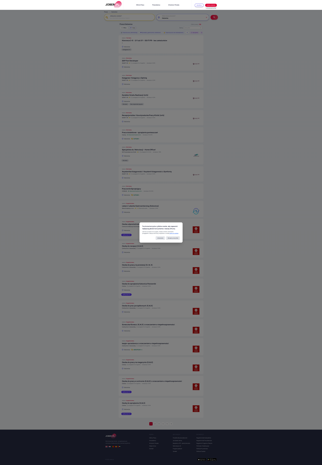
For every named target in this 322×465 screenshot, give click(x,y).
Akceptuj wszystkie (173, 238)
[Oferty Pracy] (113, 5)
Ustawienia (160, 238)
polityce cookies (174, 233)
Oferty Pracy (140, 5)
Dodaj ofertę (211, 5)
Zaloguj (199, 5)
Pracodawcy (156, 5)
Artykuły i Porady (173, 5)
